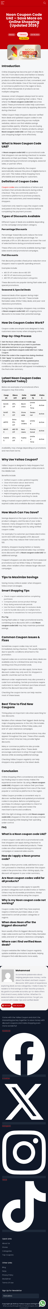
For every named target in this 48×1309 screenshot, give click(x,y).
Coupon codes (8, 187)
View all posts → (18, 1005)
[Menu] (2, 3)
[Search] (44, 3)
